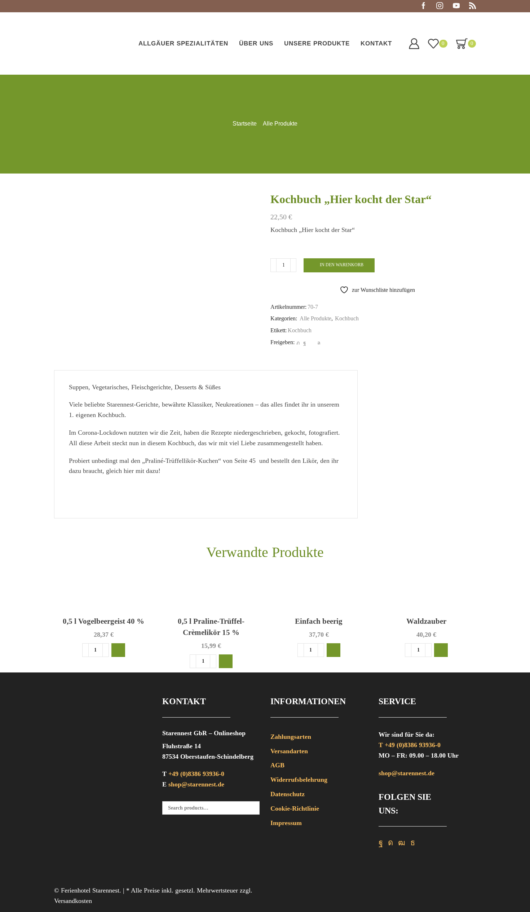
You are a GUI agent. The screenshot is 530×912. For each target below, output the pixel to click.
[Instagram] (439, 6)
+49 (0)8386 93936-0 (196, 773)
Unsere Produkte (317, 43)
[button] (118, 650)
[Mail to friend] (311, 343)
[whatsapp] (318, 343)
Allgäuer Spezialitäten (183, 43)
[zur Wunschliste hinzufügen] (141, 589)
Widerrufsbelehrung (298, 779)
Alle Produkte (280, 124)
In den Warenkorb (341, 264)
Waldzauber (426, 621)
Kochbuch (347, 318)
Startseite (245, 124)
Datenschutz (287, 794)
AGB (277, 765)
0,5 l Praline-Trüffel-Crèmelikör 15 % (211, 626)
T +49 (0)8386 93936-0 (410, 745)
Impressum (286, 822)
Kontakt (376, 43)
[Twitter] (298, 343)
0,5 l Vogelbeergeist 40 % (103, 621)
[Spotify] (472, 6)
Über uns (256, 43)
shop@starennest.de (196, 784)
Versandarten (289, 751)
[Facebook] (423, 6)
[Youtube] (456, 6)
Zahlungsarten (290, 736)
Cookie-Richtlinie (294, 808)
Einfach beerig (319, 621)
